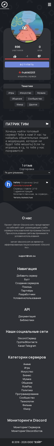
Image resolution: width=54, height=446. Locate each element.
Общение (17, 98)
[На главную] (4, 4)
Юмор (20, 104)
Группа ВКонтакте (27, 342)
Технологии (27, 401)
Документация (27, 316)
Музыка (41, 92)
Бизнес (27, 375)
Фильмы (27, 405)
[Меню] (49, 4)
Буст (27, 279)
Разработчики (27, 294)
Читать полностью (23, 197)
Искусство (25, 92)
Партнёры (27, 290)
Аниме (27, 364)
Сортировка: (27, 169)
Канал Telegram (27, 345)
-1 (27, 56)
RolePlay (27, 386)
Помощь (27, 286)
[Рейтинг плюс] (15, 56)
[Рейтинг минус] (39, 56)
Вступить (27, 64)
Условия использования (27, 298)
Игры (11, 92)
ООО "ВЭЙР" (34, 442)
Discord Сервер (27, 338)
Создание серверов (27, 283)
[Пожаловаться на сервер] (47, 124)
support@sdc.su (27, 255)
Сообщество (35, 98)
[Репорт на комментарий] (47, 182)
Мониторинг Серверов (27, 427)
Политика (27, 390)
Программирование (27, 394)
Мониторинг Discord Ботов (27, 431)
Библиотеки (27, 320)
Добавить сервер (27, 275)
